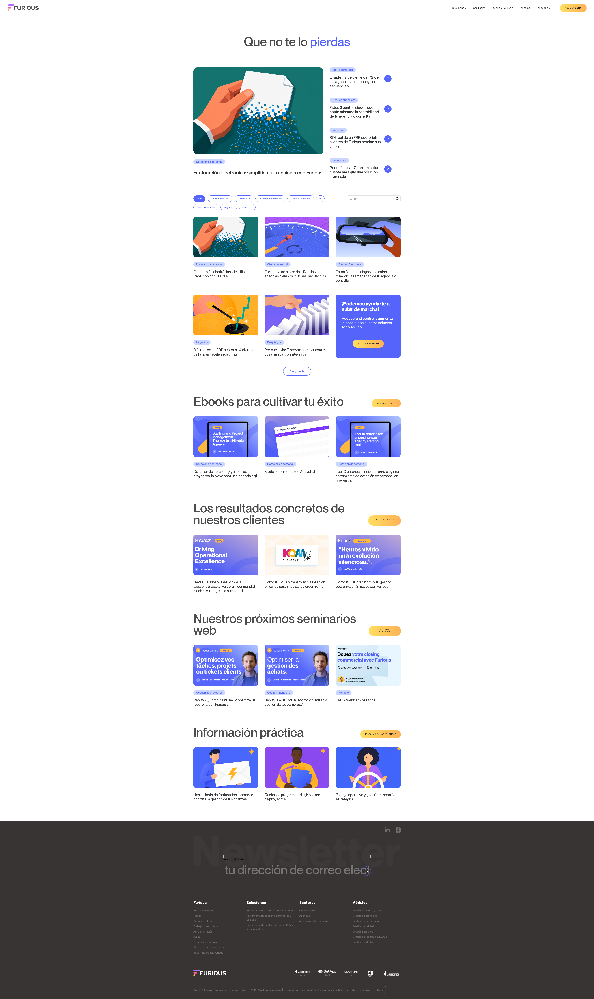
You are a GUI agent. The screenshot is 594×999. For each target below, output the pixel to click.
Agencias (304, 915)
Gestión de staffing (363, 942)
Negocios (229, 207)
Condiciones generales (269, 989)
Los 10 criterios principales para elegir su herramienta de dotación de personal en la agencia (367, 475)
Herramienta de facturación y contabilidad (270, 910)
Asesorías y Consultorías (313, 921)
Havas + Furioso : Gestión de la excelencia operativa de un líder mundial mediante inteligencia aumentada (224, 586)
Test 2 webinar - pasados (355, 700)
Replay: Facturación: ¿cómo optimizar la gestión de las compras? (296, 702)
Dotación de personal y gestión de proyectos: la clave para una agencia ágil (225, 473)
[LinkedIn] (387, 832)
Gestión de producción (365, 921)
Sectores (479, 8)
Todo (199, 198)
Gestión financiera (301, 198)
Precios (525, 8)
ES (379, 989)
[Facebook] (398, 832)
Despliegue (244, 198)
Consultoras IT (307, 910)
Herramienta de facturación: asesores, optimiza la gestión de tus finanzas (223, 797)
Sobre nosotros (202, 921)
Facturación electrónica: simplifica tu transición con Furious (258, 173)
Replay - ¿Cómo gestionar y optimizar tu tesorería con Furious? (224, 702)
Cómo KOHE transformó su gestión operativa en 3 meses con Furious (364, 584)
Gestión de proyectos (365, 915)
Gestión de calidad (363, 926)
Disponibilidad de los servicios (210, 947)
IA (320, 198)
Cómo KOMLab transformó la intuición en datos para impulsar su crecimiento (295, 584)
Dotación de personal (270, 198)
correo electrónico (233, 859)
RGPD (253, 989)
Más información (206, 207)
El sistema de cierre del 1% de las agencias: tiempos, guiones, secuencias (295, 274)
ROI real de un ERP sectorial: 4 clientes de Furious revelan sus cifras (223, 352)
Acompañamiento (503, 8)
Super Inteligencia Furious (208, 952)
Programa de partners (206, 942)
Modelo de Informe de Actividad (290, 471)
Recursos (544, 8)
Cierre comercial (220, 198)
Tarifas (197, 915)
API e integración (203, 931)
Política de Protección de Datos (300, 989)
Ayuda (196, 936)
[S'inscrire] (366, 871)
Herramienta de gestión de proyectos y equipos (268, 917)
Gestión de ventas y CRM (366, 910)
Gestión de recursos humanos (369, 936)
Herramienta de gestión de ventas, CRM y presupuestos (269, 927)
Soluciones (459, 8)
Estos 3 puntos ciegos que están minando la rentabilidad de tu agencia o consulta (366, 276)
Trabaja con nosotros (205, 926)
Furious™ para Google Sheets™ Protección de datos (344, 989)
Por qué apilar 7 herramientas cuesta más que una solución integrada (297, 352)
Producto (247, 207)
